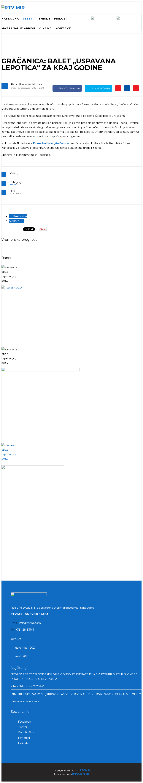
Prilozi (60, 18)
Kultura (15, 184)
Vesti (27, 18)
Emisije (44, 18)
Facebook (24, 721)
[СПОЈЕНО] (71, 315)
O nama (45, 28)
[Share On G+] (118, 88)
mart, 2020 (21, 656)
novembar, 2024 (25, 647)
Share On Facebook (69, 88)
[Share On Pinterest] (136, 88)
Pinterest (23, 738)
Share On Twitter (100, 88)
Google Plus (25, 732)
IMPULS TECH (80, 774)
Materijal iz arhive (18, 28)
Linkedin (23, 743)
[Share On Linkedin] (127, 88)
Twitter (22, 727)
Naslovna (10, 18)
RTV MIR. (85, 770)
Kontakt (63, 28)
